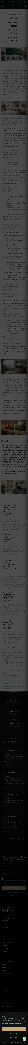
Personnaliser (14, 1037)
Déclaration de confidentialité (18, 1042)
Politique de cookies (6, 1042)
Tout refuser (14, 1033)
